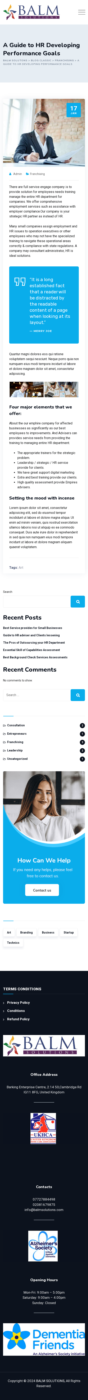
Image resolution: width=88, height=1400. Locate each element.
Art (21, 567)
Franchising (37, 174)
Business (48, 932)
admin (17, 174)
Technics (13, 942)
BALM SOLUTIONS (50, 1381)
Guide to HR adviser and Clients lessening (31, 635)
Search (7, 591)
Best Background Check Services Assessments (35, 657)
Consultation (16, 725)
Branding (26, 932)
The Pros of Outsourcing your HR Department (34, 642)
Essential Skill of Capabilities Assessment (31, 650)
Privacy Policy (18, 1002)
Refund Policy (18, 1019)
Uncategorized (17, 758)
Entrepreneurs (17, 733)
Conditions (16, 1011)
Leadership (15, 750)
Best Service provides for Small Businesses (32, 628)
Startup (69, 932)
